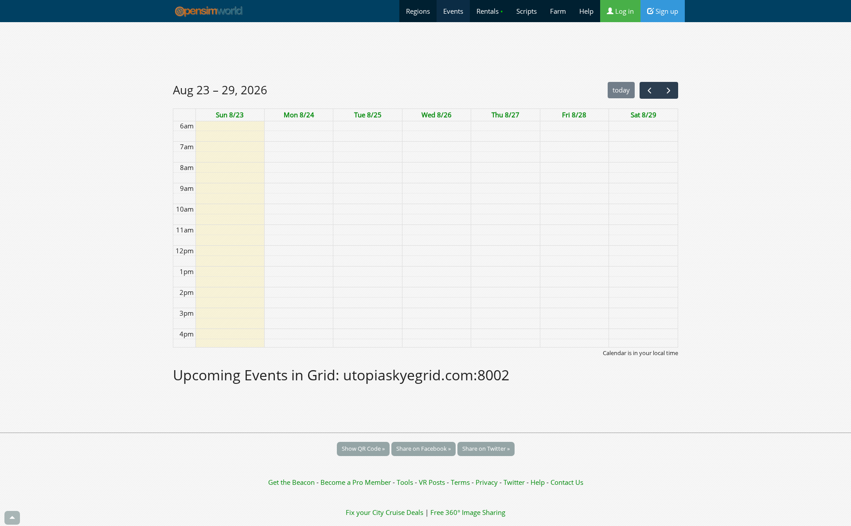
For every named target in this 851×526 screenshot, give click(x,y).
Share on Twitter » (486, 449)
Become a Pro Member (356, 482)
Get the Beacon (291, 482)
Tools (406, 482)
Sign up (666, 11)
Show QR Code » (363, 449)
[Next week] (668, 90)
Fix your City (365, 512)
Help (586, 11)
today (621, 89)
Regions (418, 11)
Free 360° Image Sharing (467, 512)
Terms (461, 482)
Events (453, 11)
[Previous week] (649, 90)
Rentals (489, 11)
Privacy (487, 482)
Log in (623, 11)
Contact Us (566, 482)
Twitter (514, 482)
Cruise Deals (404, 512)
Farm (558, 11)
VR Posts (433, 482)
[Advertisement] (425, 52)
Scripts (526, 11)
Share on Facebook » (423, 449)
